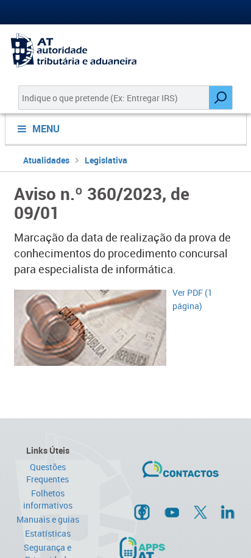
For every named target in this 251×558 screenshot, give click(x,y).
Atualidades (46, 160)
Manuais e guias (47, 519)
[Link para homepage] (125, 50)
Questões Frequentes (47, 473)
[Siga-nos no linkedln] (227, 511)
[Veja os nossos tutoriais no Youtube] (172, 512)
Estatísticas (48, 533)
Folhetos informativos (47, 499)
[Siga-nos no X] (200, 512)
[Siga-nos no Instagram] (142, 511)
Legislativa (106, 160)
